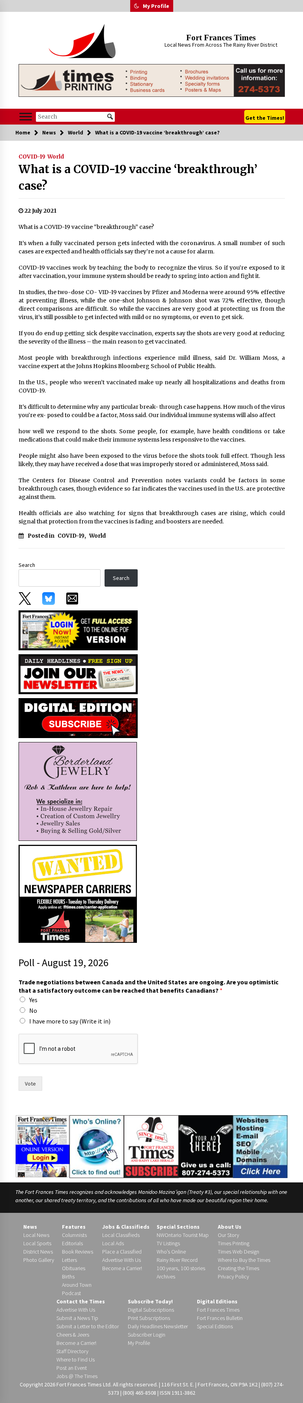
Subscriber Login (146, 1334)
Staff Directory (72, 1351)
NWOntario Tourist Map (183, 1235)
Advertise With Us (121, 1259)
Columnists (74, 1235)
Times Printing (233, 1243)
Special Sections (178, 1226)
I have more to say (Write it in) (69, 1021)
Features (74, 1226)
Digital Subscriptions (151, 1309)
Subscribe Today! (150, 1301)
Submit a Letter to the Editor (87, 1326)
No (33, 1010)
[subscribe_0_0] (78, 629)
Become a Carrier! (122, 1268)
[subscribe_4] (78, 673)
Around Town (77, 1284)
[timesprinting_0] (152, 80)
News (30, 1226)
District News (38, 1251)
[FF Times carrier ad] (78, 893)
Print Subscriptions (149, 1318)
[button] (136, 5)
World (55, 156)
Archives (166, 1276)
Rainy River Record (177, 1259)
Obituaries (73, 1268)
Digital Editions (217, 1301)
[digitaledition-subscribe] (78, 717)
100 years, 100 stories (181, 1268)
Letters (69, 1259)
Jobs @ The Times (76, 1376)
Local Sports (37, 1243)
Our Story (228, 1235)
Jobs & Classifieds (126, 1226)
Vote (30, 1083)
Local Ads (113, 1243)
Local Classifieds (121, 1235)
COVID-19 (32, 156)
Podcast (71, 1293)
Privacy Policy (233, 1276)
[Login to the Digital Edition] (42, 1145)
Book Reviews (77, 1251)
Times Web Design (238, 1251)
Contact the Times (80, 1301)
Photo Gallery (38, 1259)
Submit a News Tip (77, 1318)
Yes (33, 1000)
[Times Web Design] (260, 1146)
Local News (36, 1235)
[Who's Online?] (96, 1146)
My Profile (156, 5)
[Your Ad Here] (206, 1146)
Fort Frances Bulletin (220, 1318)
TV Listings (168, 1243)
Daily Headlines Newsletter (158, 1326)
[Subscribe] (151, 1146)
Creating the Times (238, 1268)
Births (68, 1276)
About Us (229, 1226)
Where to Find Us (75, 1359)
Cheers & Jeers (72, 1334)
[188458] (78, 790)
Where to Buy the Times (244, 1259)
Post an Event (71, 1367)
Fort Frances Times (221, 37)
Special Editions (215, 1326)
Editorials (72, 1243)
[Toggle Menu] (25, 117)
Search (27, 564)
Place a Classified (122, 1251)
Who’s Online (171, 1251)
